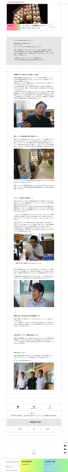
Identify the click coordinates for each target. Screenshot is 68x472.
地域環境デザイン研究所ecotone (24, 77)
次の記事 (47, 429)
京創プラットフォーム (46, 228)
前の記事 (20, 429)
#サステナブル (33, 422)
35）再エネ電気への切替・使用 (29, 415)
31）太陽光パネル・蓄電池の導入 (16, 415)
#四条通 (39, 422)
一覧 (34, 429)
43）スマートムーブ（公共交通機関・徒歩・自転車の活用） (46, 415)
